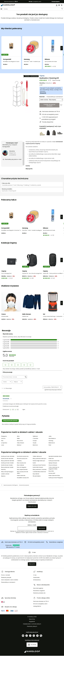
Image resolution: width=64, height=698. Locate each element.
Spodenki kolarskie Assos (55, 456)
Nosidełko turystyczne (23, 477)
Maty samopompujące (7, 471)
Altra (18, 436)
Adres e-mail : (32, 525)
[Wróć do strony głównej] (2, 485)
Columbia (35, 438)
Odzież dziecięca (37, 456)
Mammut (35, 445)
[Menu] (1, 8)
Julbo (50, 436)
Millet (18, 438)
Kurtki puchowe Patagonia (56, 477)
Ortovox (3, 438)
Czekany (19, 460)
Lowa (2, 445)
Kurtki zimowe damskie (7, 458)
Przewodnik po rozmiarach (55, 96)
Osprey (41, 76)
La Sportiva (4, 442)
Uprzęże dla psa (53, 463)
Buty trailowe (20, 465)
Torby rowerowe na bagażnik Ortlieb (54, 468)
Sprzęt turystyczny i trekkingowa (11, 485)
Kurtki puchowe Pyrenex (39, 465)
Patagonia (4, 436)
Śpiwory (3, 476)
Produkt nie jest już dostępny (49, 105)
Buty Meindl (36, 473)
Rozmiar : (42, 96)
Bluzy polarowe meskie (7, 467)
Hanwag (51, 440)
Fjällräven (35, 436)
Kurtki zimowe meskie (7, 465)
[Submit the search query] (62, 9)
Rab (2, 440)
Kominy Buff (52, 473)
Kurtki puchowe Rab (54, 460)
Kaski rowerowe (21, 475)
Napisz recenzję (56, 80)
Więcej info (43, 93)
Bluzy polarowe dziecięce (39, 458)
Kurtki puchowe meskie (7, 463)
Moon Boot (20, 440)
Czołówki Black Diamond (39, 471)
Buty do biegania (21, 467)
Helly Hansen (20, 442)
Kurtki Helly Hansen (38, 467)
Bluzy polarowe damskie (7, 460)
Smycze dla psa (53, 465)
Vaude (34, 442)
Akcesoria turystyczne (24, 485)
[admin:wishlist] (61, 105)
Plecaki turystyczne (22, 458)
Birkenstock (52, 442)
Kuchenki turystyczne (22, 456)
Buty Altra (51, 471)
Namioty (3, 469)
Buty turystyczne (21, 463)
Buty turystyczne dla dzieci (22, 472)
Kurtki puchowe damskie (7, 456)
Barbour (19, 445)
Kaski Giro (51, 458)
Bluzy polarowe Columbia (39, 469)
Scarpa (35, 440)
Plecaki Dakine (37, 476)
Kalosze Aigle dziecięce (39, 460)
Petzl (50, 445)
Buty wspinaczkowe (22, 469)
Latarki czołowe (5, 473)
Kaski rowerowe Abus (54, 475)
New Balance (52, 438)
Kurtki (34, 463)
